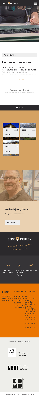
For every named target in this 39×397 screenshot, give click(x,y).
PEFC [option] (21, 108)
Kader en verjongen (19, 305)
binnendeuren (7, 298)
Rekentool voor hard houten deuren (31, 328)
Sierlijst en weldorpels (19, 307)
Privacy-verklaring (24, 342)
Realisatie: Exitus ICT (12, 395)
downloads (18, 292)
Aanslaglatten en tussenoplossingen (19, 298)
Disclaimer (12, 342)
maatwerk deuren (8, 301)
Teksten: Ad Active (27, 395)
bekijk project (8, 132)
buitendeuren (7, 296)
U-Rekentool (19, 296)
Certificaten (18, 301)
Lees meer (20, 79)
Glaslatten (18, 303)
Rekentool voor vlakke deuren (31, 324)
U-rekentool (30, 292)
